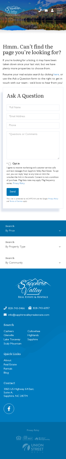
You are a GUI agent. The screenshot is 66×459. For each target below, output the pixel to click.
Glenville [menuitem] (9, 335)
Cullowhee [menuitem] (33, 331)
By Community (14, 263)
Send (13, 191)
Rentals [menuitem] (8, 369)
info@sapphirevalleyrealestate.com (28, 315)
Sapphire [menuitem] (32, 339)
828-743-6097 (41, 308)
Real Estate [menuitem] (10, 364)
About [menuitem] (7, 360)
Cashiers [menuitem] (9, 331)
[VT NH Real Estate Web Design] (33, 448)
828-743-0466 (16, 308)
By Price (10, 231)
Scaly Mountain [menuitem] (12, 343)
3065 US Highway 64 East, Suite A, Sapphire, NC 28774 (19, 393)
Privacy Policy (18, 184)
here (56, 74)
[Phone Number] (40, 11)
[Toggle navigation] (59, 11)
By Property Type (15, 247)
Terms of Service (16, 201)
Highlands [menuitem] (33, 335)
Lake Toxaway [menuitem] (12, 339)
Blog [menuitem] (6, 373)
